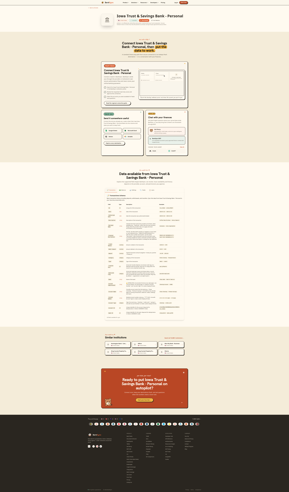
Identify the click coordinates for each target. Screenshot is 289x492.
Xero (147, 439)
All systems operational (95, 489)
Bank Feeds (129, 436)
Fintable (148, 451)
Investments (130, 462)
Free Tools (129, 477)
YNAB (147, 436)
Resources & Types (170, 444)
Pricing (163, 2)
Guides (167, 459)
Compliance (188, 441)
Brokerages (129, 464)
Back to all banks (94, 8)
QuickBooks (149, 441)
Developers (153, 2)
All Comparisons (150, 456)
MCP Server (129, 451)
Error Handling (169, 446)
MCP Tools (167, 451)
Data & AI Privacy (189, 439)
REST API (129, 449)
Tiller (147, 454)
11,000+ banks (196, 419)
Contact (187, 444)
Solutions (134, 2)
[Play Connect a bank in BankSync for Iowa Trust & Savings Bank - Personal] (162, 83)
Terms (192, 489)
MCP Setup (168, 449)
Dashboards (130, 441)
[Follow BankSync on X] (93, 446)
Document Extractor (132, 439)
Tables (128, 444)
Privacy (187, 489)
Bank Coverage (130, 472)
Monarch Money (150, 444)
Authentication (169, 441)
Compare (148, 433)
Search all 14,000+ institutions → (174, 338)
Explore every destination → (114, 143)
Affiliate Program (189, 446)
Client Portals (130, 456)
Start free (183, 2)
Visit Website (156, 20)
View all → (182, 147)
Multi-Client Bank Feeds (133, 459)
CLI (127, 454)
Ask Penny (129, 446)
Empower (148, 449)
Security (187, 436)
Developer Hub (169, 436)
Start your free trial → (144, 400)
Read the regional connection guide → (117, 103)
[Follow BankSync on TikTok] (100, 446)
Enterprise (129, 482)
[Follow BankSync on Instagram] (97, 446)
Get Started (145, 20)
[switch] (89, 446)
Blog (186, 449)
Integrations (130, 469)
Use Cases (129, 474)
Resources (144, 2)
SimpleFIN (168, 456)
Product (125, 2)
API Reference (168, 439)
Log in (176, 2)
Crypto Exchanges (131, 467)
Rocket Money (149, 446)
